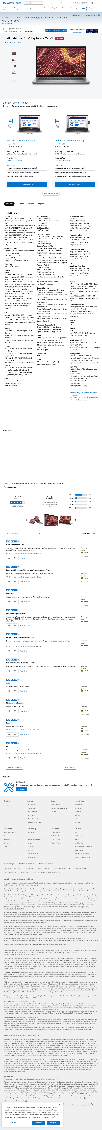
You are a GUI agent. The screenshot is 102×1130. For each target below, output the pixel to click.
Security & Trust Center (82, 854)
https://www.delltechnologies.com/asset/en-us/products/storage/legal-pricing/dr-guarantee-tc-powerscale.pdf (40, 940)
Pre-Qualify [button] (18, 160)
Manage (13, 1122)
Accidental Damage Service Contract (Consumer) (29, 916)
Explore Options (27, 184)
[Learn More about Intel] (92, 30)
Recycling (30, 850)
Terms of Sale (29, 868)
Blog (76, 832)
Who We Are (31, 832)
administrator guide (79, 930)
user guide (47, 926)
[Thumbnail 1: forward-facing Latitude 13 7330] (14, 53)
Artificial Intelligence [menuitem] (6, 9)
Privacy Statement (43, 868)
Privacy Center (79, 850)
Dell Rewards (78, 836)
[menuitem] (19, 9)
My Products (31, 815)
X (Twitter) (78, 812)
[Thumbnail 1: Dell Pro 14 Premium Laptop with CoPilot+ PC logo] (58, 121)
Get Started (21, 789)
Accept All (53, 1122)
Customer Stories (32, 857)
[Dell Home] (4, 29)
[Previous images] (14, 48)
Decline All (38, 1122)
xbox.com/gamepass (16, 954)
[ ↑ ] (23, 909)
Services (6, 843)
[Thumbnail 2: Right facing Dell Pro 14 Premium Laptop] (58, 126)
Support (41, 204)
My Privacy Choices (60, 868)
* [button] (11, 328)
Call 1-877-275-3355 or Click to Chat (85, 15)
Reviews (31, 204)
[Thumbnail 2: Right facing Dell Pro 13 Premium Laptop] (10, 126)
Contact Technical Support (59, 808)
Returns (53, 812)
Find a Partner (55, 832)
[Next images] (14, 87)
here (32, 968)
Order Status (31, 808)
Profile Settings (32, 812)
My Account (31, 804)
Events (77, 839)
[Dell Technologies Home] (12, 3)
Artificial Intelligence (10, 832)
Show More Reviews (15, 767)
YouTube (77, 822)
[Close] (59, 1104)
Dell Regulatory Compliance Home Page (84, 397)
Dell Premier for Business (91, 9)
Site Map (6, 805)
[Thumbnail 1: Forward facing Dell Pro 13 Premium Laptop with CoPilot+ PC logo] (10, 121)
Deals (5, 846)
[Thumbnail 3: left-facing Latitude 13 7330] (14, 66)
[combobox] (33, 3)
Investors (30, 843)
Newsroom (30, 846)
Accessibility (24, 872)
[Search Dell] (41, 2)
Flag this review (25, 558)
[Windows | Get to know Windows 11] (56, 30)
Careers (29, 836)
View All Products (49, 193)
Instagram (78, 819)
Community (78, 804)
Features (21, 204)
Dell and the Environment (78, 400)
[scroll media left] (26, 520)
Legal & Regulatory (10, 872)
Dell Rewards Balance (34, 822)
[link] (75, 3)
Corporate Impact (32, 854)
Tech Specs (9, 204)
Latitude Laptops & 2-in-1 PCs (12, 31)
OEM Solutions (55, 839)
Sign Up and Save (7, 23)
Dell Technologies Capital (35, 839)
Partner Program (56, 843)
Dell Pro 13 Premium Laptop (22, 140)
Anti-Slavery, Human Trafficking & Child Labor (47, 872)
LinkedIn (77, 815)
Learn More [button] (10, 160)
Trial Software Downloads (82, 857)
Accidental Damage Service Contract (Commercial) (78, 916)
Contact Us (78, 808)
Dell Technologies (9, 864)
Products (7, 836)
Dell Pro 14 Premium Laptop (69, 140)
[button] (64, 3)
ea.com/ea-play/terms (31, 954)
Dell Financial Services (46, 864)
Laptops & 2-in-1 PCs (14, 29)
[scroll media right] (75, 520)
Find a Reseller (55, 836)
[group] (61, 66)
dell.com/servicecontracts (14, 909)
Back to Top (68, 767)
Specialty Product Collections (83, 846)
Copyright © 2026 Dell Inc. (12, 868)
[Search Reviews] (40, 533)
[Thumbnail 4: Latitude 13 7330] (14, 72)
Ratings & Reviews (9, 484)
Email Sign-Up (79, 843)
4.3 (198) (17, 42)
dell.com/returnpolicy (31, 885)
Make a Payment (32, 819)
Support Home (55, 804)
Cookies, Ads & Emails (81, 868)
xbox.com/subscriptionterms (79, 950)
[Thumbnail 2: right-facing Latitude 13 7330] (14, 60)
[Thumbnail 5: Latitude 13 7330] (14, 79)
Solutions (7, 839)
